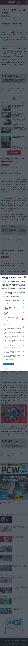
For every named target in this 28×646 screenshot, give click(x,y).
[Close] (25, 277)
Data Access (14, 368)
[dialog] (14, 323)
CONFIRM (8, 364)
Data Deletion (6, 368)
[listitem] (14, 300)
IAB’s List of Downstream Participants (15, 296)
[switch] (23, 303)
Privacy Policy (21, 368)
